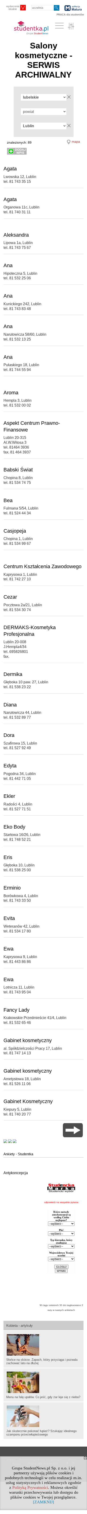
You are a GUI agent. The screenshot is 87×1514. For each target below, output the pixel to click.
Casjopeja (14, 531)
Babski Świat (18, 470)
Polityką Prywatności (30, 1487)
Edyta (9, 766)
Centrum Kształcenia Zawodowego (42, 566)
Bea (8, 500)
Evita (9, 918)
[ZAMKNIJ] (43, 1502)
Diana (10, 705)
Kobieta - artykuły (19, 1325)
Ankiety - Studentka (18, 1154)
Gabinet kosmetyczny (27, 1040)
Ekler (9, 796)
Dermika (12, 674)
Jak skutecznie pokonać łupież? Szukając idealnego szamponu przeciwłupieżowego (41, 1432)
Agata (10, 169)
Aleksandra (16, 235)
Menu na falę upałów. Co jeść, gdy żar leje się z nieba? (43, 1397)
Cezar (10, 597)
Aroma (10, 392)
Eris (7, 857)
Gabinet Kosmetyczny (28, 1101)
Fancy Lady (16, 1010)
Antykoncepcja (15, 1173)
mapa (76, 141)
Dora (8, 735)
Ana (8, 265)
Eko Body (14, 827)
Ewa (8, 949)
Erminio (12, 888)
